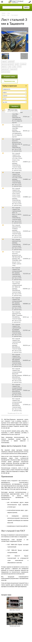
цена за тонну (5, 71)
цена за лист (5, 69)
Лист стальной (14, 15)
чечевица (23, 64)
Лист (8, 15)
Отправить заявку (9, 76)
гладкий (4, 61)
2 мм (14, 66)
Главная (3, 13)
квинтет (4, 66)
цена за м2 (14, 69)
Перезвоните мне (9, 81)
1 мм (9, 66)
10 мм (19, 66)
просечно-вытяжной (7, 64)
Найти (26, 7)
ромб (16, 64)
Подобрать (15, 106)
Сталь (8, 13)
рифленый (11, 61)
